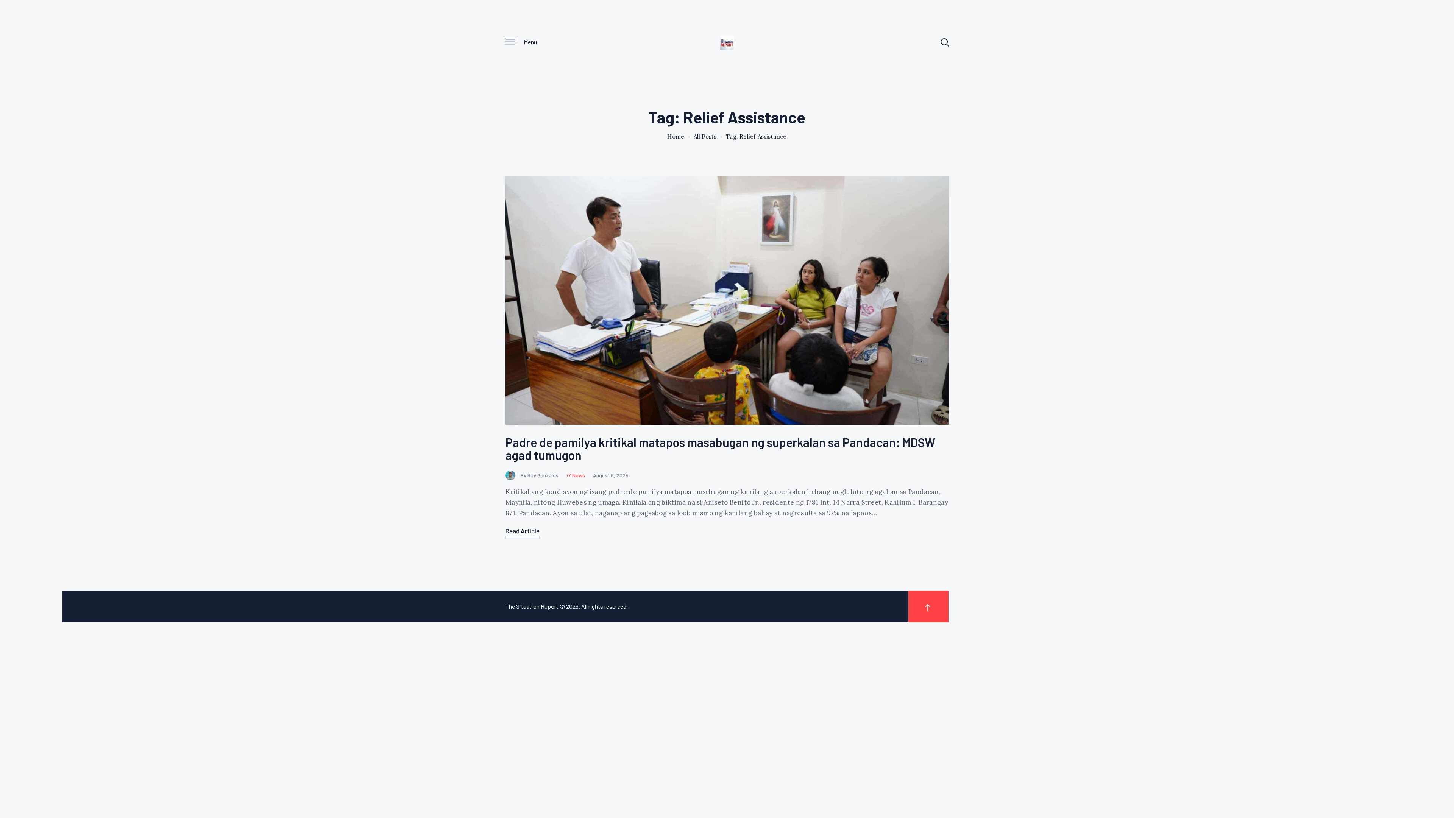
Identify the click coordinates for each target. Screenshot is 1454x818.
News (578, 475)
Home (675, 136)
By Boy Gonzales (540, 475)
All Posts (705, 136)
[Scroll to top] (928, 606)
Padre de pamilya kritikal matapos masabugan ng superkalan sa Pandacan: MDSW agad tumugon (720, 448)
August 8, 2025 (611, 475)
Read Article (522, 530)
